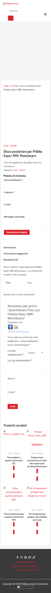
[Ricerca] (10, 18)
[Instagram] (21, 557)
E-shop (14, 85)
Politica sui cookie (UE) (25, 569)
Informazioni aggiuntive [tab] (16, 253)
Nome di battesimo (13, 180)
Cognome (9, 192)
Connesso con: (15, 322)
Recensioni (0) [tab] (11, 259)
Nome (11, 378)
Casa (6, 85)
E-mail (7, 204)
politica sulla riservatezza (25, 566)
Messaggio (14, 217)
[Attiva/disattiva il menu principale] (45, 14)
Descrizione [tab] (10, 247)
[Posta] (29, 557)
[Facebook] (17, 557)
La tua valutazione (16, 352)
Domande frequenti (25, 562)
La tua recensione (20, 360)
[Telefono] (34, 557)
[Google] (25, 557)
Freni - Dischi (10, 145)
